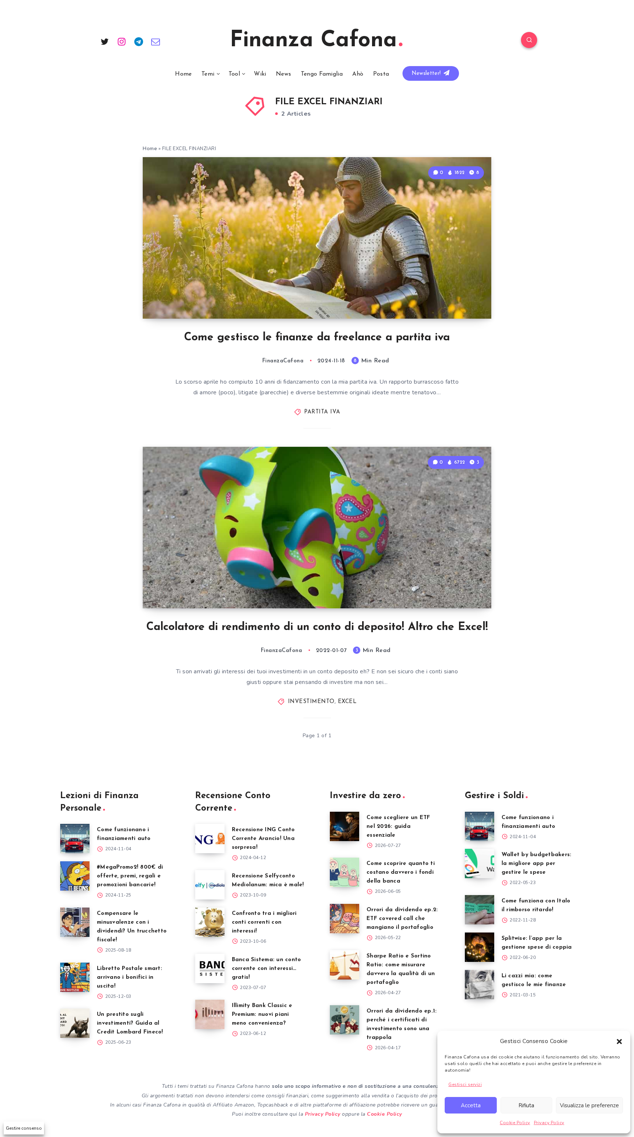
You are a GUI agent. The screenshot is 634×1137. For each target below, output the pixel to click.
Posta (381, 74)
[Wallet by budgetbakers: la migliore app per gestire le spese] (479, 863)
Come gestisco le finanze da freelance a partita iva (317, 337)
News (283, 74)
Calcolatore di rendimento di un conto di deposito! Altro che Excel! (317, 627)
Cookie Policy (515, 1123)
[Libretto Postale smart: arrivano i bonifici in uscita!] (75, 977)
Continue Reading (456, 297)
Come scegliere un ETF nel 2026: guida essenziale (398, 826)
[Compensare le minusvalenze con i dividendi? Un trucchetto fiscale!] (75, 922)
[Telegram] (139, 41)
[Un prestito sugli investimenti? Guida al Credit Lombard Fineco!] (75, 1023)
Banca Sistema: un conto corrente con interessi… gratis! (266, 968)
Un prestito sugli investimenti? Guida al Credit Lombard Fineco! (130, 1023)
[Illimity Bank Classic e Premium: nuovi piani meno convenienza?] (210, 1014)
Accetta (471, 1105)
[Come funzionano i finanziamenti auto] (75, 838)
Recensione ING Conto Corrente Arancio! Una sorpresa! (263, 838)
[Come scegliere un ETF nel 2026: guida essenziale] (344, 826)
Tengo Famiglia (322, 74)
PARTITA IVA (322, 412)
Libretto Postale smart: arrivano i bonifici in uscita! (129, 977)
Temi (207, 74)
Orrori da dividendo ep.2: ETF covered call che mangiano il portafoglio (402, 918)
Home (183, 74)
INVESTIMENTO (311, 702)
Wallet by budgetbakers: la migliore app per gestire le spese (537, 863)
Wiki (260, 74)
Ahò (357, 74)
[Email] (156, 41)
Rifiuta (526, 1105)
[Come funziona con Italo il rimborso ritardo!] (479, 909)
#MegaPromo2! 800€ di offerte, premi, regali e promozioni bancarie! (130, 876)
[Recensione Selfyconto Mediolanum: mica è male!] (210, 884)
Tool (234, 74)
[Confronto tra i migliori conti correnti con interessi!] (210, 922)
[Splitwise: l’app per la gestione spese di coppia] (479, 947)
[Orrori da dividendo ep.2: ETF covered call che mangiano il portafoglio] (344, 918)
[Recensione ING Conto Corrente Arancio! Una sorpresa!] (210, 838)
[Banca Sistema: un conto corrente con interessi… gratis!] (210, 968)
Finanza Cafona (313, 41)
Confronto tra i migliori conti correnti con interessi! (264, 922)
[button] (619, 1041)
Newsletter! (427, 73)
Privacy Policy (549, 1123)
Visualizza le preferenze (589, 1105)
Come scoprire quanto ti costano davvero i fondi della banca (401, 872)
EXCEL (347, 702)
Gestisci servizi (465, 1084)
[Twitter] (105, 41)
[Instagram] (122, 41)
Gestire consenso (24, 1128)
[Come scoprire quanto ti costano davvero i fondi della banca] (344, 872)
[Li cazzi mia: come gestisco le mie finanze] (479, 984)
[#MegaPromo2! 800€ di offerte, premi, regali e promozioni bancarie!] (75, 876)
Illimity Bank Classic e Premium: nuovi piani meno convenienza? (262, 1014)
